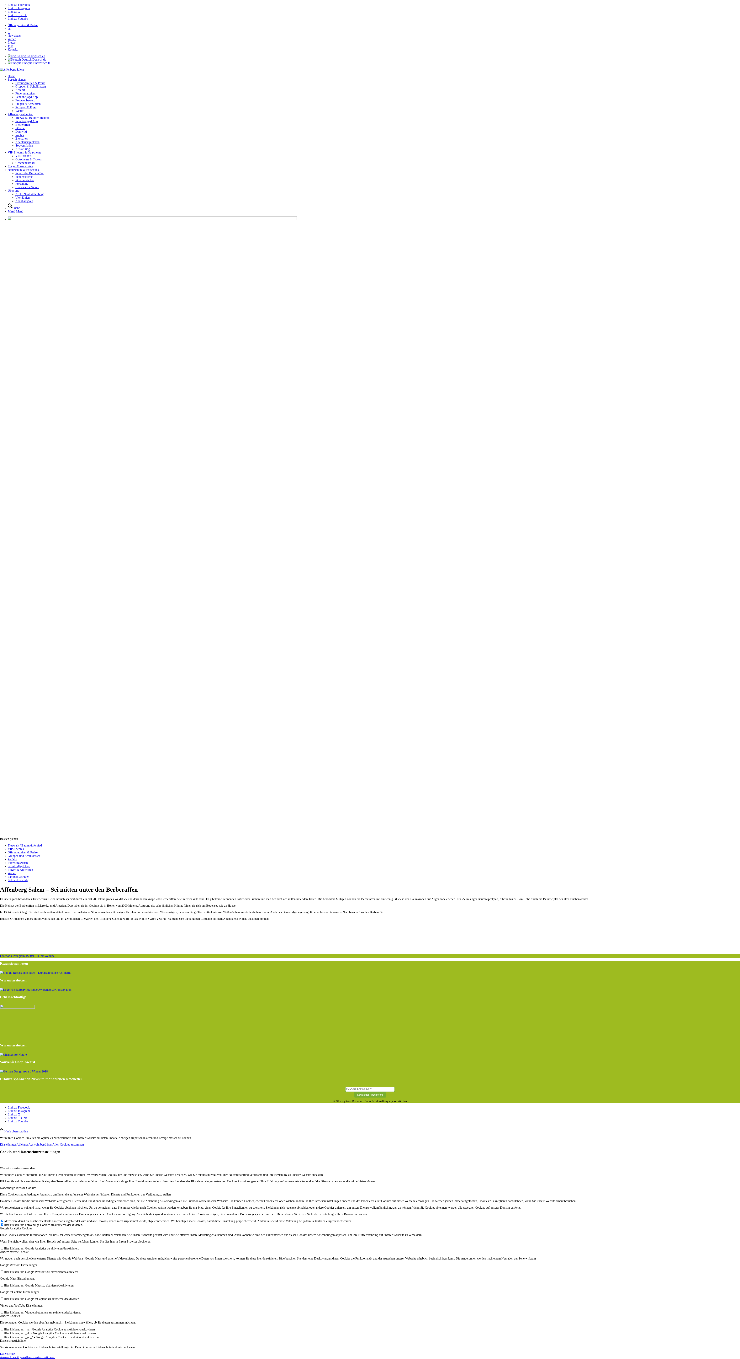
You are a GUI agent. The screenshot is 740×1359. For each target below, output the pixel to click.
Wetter (12, 39)
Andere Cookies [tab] (10, 1316)
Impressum (393, 1101)
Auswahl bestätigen (40, 1144)
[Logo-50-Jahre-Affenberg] (12, 69)
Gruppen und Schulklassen (24, 855)
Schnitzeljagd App (19, 866)
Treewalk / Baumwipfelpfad (25, 845)
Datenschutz (357, 1101)
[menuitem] (374, 25)
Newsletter (14, 35)
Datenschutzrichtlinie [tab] (13, 1340)
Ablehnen (23, 1144)
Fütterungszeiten (18, 862)
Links (404, 1101)
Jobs (10, 46)
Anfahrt (12, 859)
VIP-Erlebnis (16, 849)
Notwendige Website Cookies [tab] (18, 1188)
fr (9, 32)
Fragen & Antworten (20, 869)
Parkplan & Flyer (18, 876)
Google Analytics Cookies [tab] (16, 1228)
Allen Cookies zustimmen (68, 1144)
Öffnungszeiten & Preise (23, 25)
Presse (11, 42)
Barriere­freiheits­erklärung (376, 1101)
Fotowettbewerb (18, 880)
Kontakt (13, 49)
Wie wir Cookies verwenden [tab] (17, 1168)
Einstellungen (8, 1144)
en (9, 28)
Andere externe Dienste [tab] (14, 1252)
